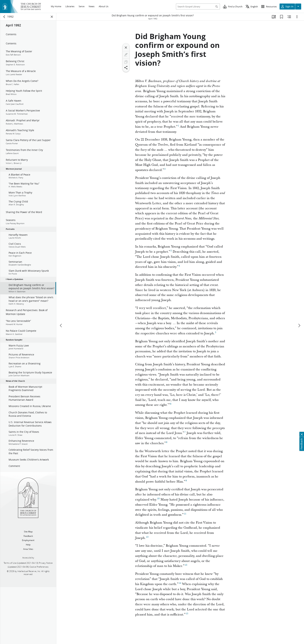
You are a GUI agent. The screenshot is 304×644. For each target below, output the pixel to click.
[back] (4, 17)
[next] (299, 325)
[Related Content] (289, 17)
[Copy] (126, 62)
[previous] (61, 325)
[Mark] (126, 55)
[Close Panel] (52, 17)
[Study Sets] (273, 17)
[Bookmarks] (281, 17)
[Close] (126, 47)
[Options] (296, 17)
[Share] (126, 67)
